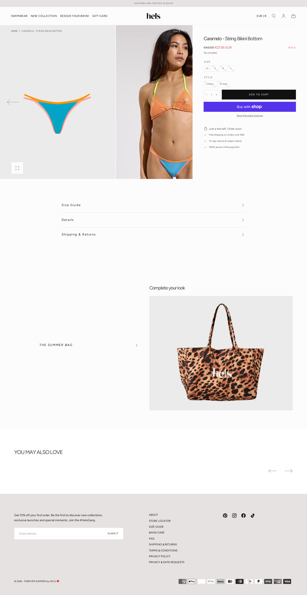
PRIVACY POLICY (159, 556)
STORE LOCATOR (160, 520)
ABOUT (153, 514)
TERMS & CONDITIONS (163, 550)
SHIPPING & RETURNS (163, 544)
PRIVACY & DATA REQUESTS (166, 562)
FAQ (151, 538)
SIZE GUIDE (156, 526)
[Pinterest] (225, 515)
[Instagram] (234, 515)
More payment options (250, 115)
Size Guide (71, 205)
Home (14, 31)
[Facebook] (243, 515)
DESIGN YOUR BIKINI (74, 16)
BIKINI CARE (157, 532)
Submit (113, 533)
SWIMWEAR (19, 16)
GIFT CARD (99, 16)
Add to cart (259, 94)
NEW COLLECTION (44, 16)
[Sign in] (283, 16)
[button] (261, 17)
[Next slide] (180, 102)
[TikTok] (252, 515)
